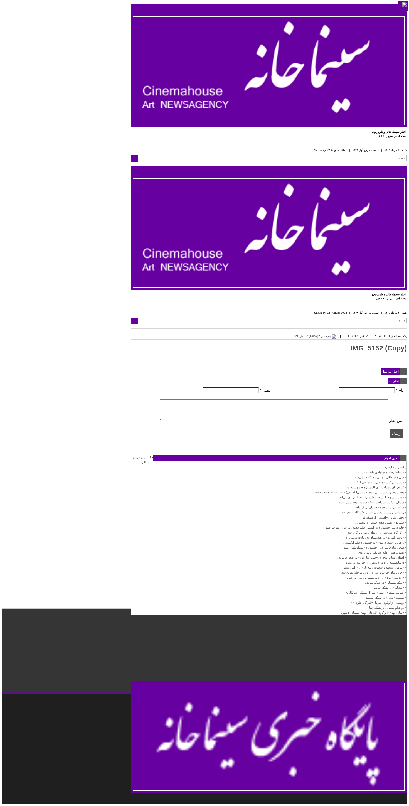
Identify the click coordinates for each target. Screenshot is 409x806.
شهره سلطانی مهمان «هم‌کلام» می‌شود (378, 477)
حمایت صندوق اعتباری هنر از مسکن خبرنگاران (375, 592)
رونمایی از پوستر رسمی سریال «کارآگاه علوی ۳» (373, 512)
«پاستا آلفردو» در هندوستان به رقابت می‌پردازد (375, 537)
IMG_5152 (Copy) (379, 348)
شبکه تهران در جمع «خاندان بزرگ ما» (380, 507)
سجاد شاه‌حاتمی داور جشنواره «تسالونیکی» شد (374, 547)
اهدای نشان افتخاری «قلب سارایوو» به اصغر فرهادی (370, 557)
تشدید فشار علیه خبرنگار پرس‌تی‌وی (381, 552)
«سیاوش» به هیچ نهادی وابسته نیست (381, 472)
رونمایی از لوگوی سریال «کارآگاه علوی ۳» (377, 602)
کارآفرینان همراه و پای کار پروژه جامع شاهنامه (375, 487)
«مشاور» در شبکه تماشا (389, 587)
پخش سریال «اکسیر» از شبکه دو (383, 517)
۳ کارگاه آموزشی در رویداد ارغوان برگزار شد (376, 532)
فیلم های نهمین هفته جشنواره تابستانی (379, 522)
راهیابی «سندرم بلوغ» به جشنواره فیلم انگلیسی (373, 542)
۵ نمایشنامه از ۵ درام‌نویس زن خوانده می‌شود (375, 562)
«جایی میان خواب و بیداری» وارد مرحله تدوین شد (372, 572)
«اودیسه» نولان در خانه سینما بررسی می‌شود (375, 577)
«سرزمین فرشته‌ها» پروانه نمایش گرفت (379, 482)
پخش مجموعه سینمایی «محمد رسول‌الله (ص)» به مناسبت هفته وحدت (359, 492)
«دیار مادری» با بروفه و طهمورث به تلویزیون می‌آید (371, 497)
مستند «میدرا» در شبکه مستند (385, 597)
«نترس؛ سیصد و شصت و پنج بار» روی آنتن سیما (374, 567)
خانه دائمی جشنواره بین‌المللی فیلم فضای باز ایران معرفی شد (365, 527)
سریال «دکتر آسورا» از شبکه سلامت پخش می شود (371, 502)
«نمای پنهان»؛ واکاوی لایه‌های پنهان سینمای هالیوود (372, 612)
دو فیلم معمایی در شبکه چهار (386, 607)
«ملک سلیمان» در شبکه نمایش (384, 582)
